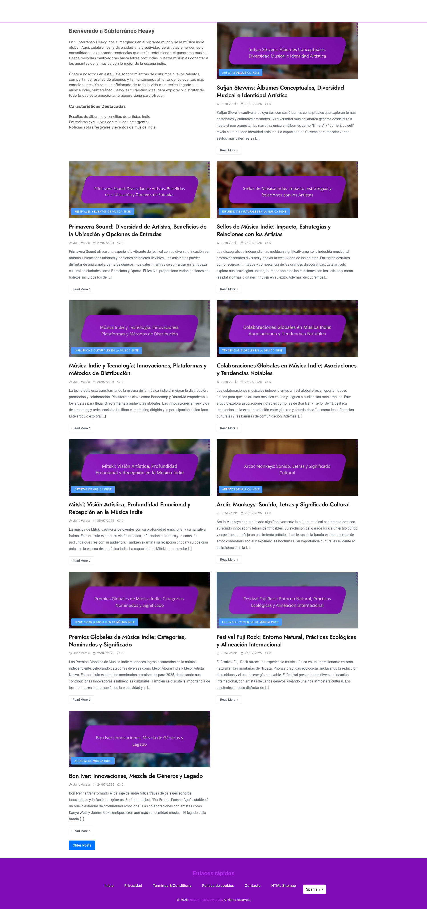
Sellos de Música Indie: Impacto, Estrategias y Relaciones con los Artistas (274, 230)
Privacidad (133, 885)
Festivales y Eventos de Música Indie (103, 211)
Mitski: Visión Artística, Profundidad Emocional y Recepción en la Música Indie (129, 508)
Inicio (91, 11)
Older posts (82, 845)
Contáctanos (304, 11)
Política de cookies (218, 885)
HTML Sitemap (283, 885)
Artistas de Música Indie (240, 72)
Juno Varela (229, 104)
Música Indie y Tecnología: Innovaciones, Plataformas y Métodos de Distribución (137, 369)
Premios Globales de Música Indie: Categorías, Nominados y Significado (127, 641)
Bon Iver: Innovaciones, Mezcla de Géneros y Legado (136, 776)
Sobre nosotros (115, 11)
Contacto (253, 885)
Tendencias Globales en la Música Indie (252, 350)
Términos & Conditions (172, 885)
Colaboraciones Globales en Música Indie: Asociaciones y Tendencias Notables (286, 369)
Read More (228, 150)
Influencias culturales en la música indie (254, 211)
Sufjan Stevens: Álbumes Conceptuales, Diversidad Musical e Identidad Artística (280, 91)
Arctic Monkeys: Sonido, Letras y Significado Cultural (283, 504)
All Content (330, 11)
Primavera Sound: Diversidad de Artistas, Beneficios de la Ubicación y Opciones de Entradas (137, 230)
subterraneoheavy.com (213, 11)
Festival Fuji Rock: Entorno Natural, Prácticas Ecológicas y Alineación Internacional (286, 641)
